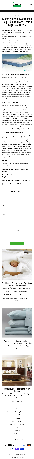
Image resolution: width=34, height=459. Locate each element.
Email (3, 205)
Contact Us (17, 434)
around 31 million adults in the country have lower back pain (16, 37)
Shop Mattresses (17, 304)
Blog (17, 427)
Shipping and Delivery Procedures (17, 412)
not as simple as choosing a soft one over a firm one (17, 82)
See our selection (17, 401)
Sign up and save (17, 439)
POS (10, 457)
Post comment (17, 234)
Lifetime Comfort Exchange (17, 424)
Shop (17, 351)
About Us (17, 431)
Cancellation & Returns (17, 415)
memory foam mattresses (17, 15)
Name (3, 196)
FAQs (16, 409)
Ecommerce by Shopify (19, 457)
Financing (17, 418)
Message (5, 214)
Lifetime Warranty (17, 421)
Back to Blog (18, 243)
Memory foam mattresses (9, 106)
